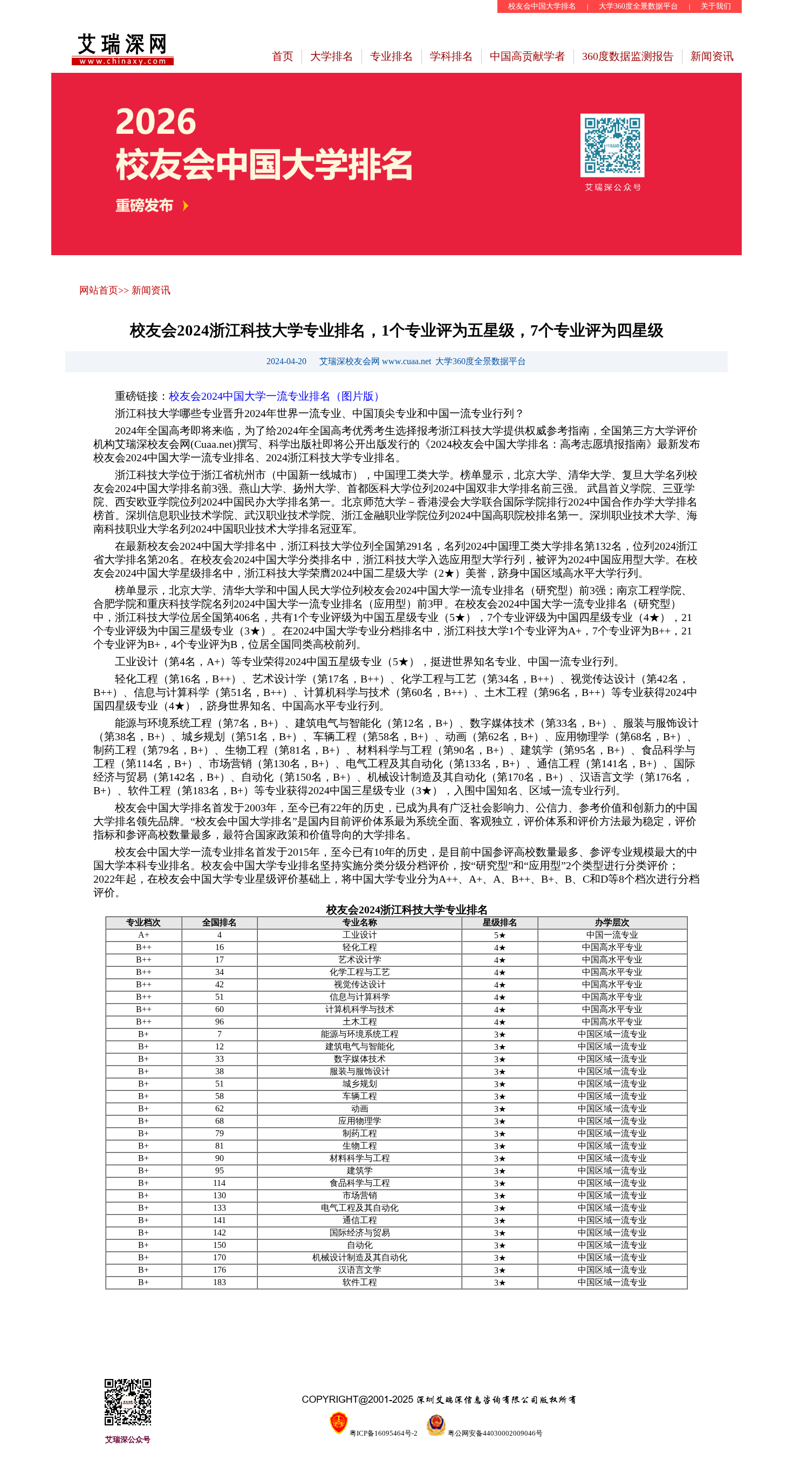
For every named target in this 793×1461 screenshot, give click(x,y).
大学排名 (331, 56)
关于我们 (716, 6)
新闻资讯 (712, 56)
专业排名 (391, 56)
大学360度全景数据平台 (638, 6)
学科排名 (451, 56)
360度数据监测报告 (628, 56)
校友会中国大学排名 (542, 6)
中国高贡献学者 (527, 56)
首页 (282, 56)
